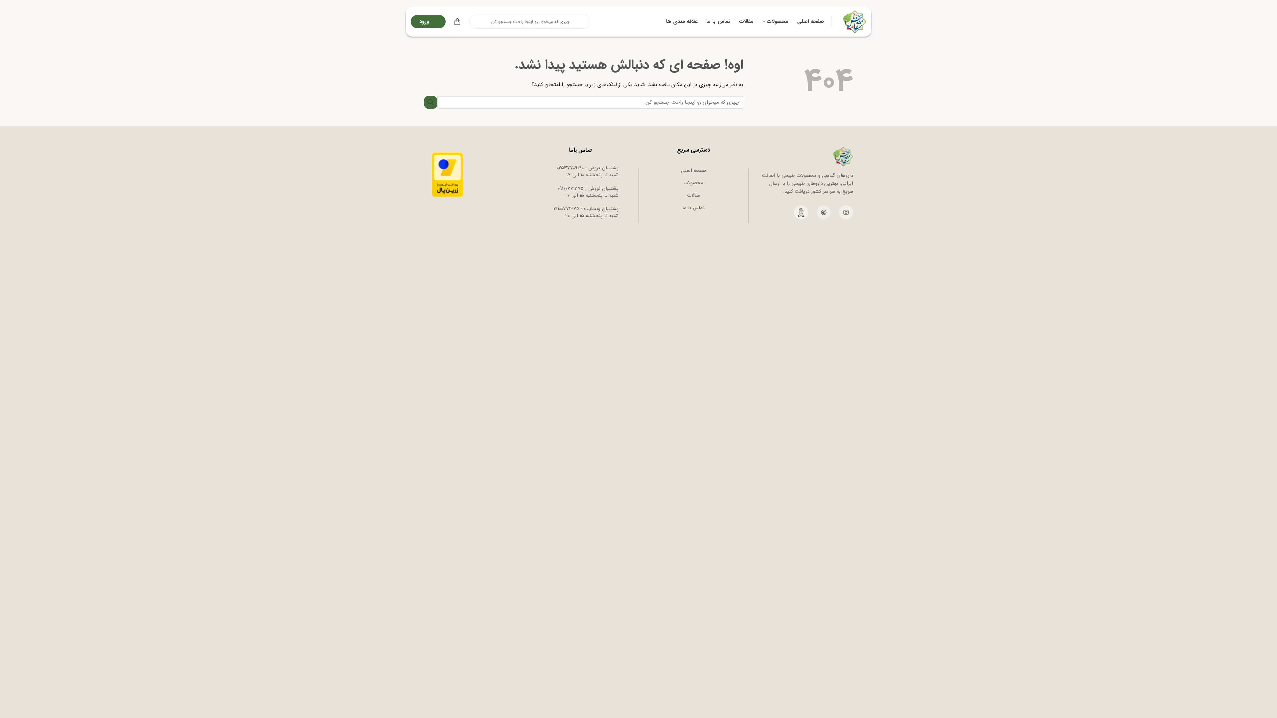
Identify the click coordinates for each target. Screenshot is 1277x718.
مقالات (746, 21)
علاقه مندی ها (682, 21)
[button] (457, 21)
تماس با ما (718, 21)
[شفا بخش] (853, 22)
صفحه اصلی (810, 21)
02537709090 (570, 168)
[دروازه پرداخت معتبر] (447, 175)
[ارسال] (475, 21)
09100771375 (571, 188)
